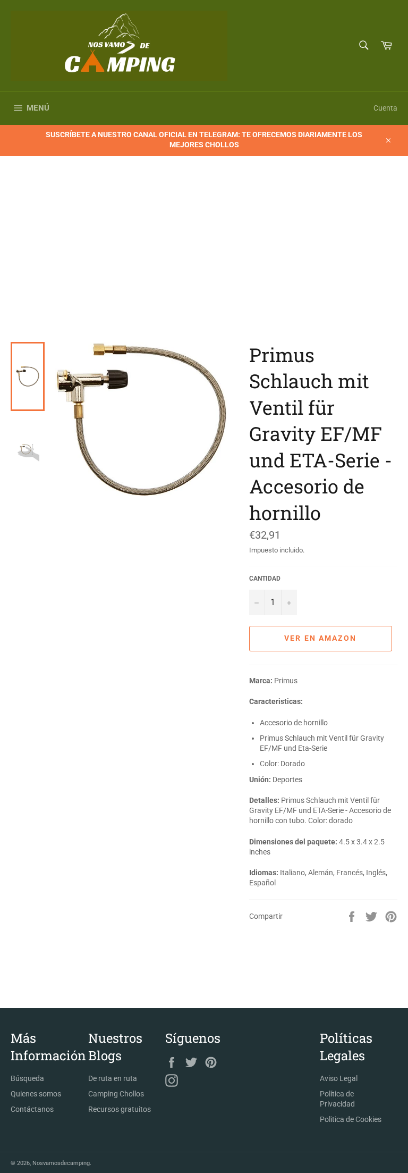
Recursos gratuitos (119, 1109)
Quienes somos (36, 1094)
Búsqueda (27, 1078)
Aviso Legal (339, 1078)
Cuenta (385, 108)
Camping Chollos (116, 1094)
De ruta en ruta (112, 1078)
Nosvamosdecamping (61, 1163)
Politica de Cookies (350, 1119)
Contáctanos (32, 1109)
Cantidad (264, 578)
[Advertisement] (204, 262)
